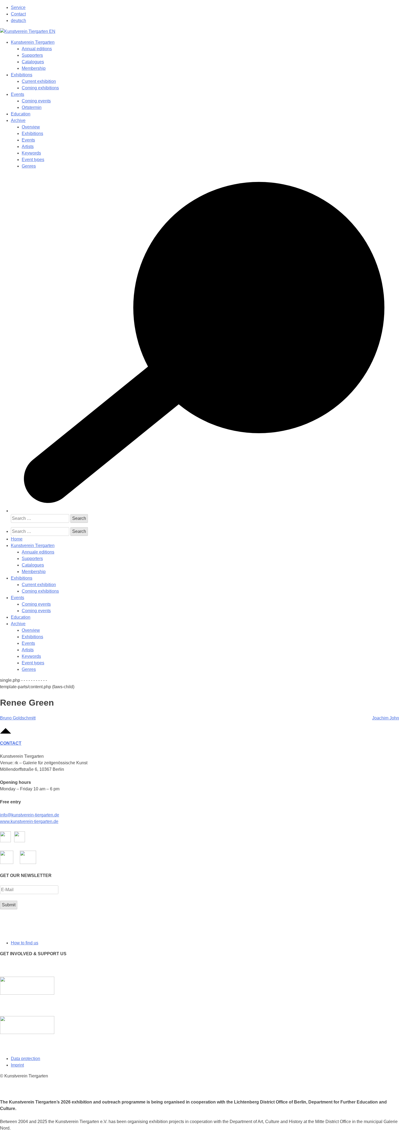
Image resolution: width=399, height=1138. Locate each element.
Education (20, 114)
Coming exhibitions (40, 88)
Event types (33, 159)
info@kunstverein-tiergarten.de (29, 815)
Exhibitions (21, 75)
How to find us (24, 943)
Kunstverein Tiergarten (33, 42)
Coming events (36, 101)
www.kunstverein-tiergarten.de (29, 821)
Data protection (25, 1058)
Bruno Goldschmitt (18, 718)
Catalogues (33, 61)
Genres (29, 166)
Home (17, 539)
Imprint (17, 1065)
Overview (31, 127)
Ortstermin (32, 107)
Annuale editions (38, 552)
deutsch (18, 20)
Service (18, 7)
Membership (34, 68)
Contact (18, 14)
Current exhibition (39, 81)
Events (17, 94)
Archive (18, 120)
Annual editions (37, 48)
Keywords (31, 153)
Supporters (32, 55)
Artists (28, 146)
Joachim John (385, 718)
